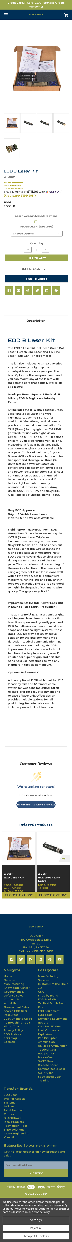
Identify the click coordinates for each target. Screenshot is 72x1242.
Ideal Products (14, 1122)
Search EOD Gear (15, 1011)
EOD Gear (10, 1095)
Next (64, 858)
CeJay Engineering (16, 1133)
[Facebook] (9, 290)
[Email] (18, 290)
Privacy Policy (13, 1030)
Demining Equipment (52, 1018)
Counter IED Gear (49, 1026)
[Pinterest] (56, 290)
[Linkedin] (47, 290)
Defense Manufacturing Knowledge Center (17, 984)
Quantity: (36, 243)
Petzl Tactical (13, 1110)
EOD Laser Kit (14, 877)
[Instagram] (31, 959)
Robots (43, 1022)
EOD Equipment (49, 1011)
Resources (11, 1015)
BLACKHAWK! (13, 1118)
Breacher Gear (48, 1065)
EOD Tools (45, 1015)
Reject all (36, 1228)
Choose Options (19, 895)
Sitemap (9, 1042)
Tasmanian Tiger (15, 1125)
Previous (7, 858)
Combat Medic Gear (51, 1069)
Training (43, 1080)
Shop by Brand (48, 995)
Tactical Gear (47, 1049)
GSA (41, 991)
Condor (9, 1114)
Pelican (9, 1106)
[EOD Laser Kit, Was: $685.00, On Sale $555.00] (18, 848)
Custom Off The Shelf (53, 984)
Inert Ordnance (48, 1030)
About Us (10, 1003)
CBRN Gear (45, 1072)
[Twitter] (37, 290)
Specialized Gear (49, 1076)
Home (8, 976)
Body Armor (46, 1053)
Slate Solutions (14, 1129)
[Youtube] (59, 959)
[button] (36, 192)
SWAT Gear (45, 1061)
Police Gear (46, 1057)
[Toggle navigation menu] (9, 15)
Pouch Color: (37, 226)
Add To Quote (36, 278)
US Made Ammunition (53, 1045)
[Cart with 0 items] (61, 14)
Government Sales (16, 1007)
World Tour (11, 1026)
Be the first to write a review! (36, 804)
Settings (36, 1220)
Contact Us (11, 999)
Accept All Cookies (36, 1236)
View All (9, 1137)
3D (40, 988)
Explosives (45, 1034)
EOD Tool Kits (47, 999)
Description (36, 320)
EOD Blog (10, 1038)
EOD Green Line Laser (49, 879)
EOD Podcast (13, 1034)
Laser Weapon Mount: (37, 216)
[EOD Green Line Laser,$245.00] (53, 848)
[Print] (28, 290)
